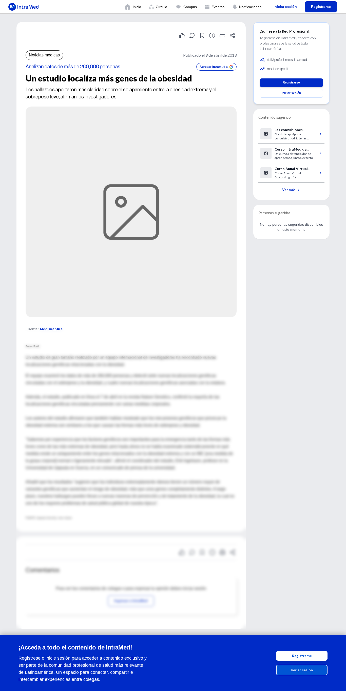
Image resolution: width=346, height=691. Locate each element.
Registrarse (302, 656)
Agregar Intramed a (214, 67)
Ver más (289, 189)
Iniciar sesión (302, 670)
